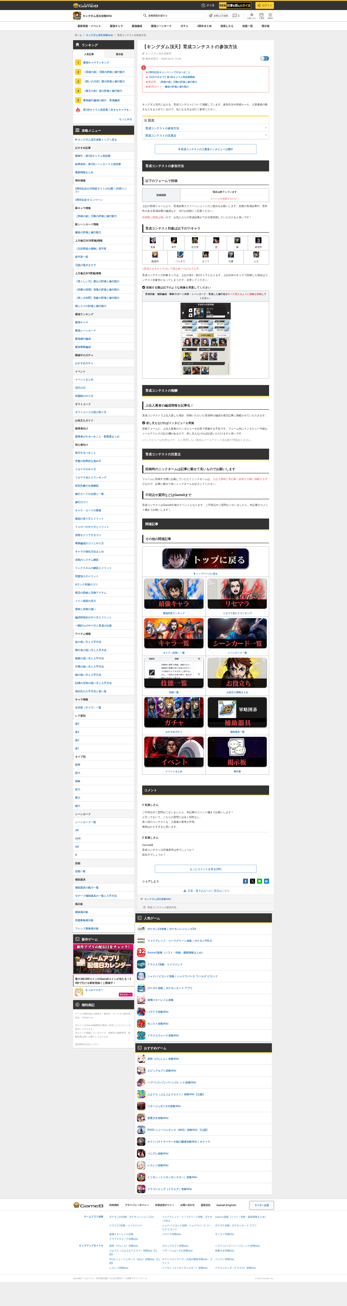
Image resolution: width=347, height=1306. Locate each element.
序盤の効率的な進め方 (88, 461)
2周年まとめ (204, 26)
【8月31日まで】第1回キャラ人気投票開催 (171, 77)
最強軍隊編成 (83, 347)
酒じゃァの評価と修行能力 (90, 306)
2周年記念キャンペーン (89, 200)
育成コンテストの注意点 (160, 135)
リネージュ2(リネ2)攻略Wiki (177, 1250)
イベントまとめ (173, 771)
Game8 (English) (226, 1205)
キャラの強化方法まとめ (89, 551)
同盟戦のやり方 (84, 396)
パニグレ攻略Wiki (224, 1259)
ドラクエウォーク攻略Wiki (123, 1239)
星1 (77, 748)
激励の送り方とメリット (89, 518)
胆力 (77, 773)
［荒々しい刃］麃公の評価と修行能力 (97, 281)
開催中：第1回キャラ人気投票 (92, 156)
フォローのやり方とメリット (92, 527)
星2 (77, 740)
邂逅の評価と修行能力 (177, 86)
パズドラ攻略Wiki (171, 1234)
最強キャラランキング (96, 62)
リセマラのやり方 (85, 469)
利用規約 (114, 1205)
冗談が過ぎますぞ (85, 265)
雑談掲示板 (81, 912)
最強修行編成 (83, 338)
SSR (78, 838)
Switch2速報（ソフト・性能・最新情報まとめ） (241, 1217)
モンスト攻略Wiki (224, 1234)
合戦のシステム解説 (87, 559)
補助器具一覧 (237, 731)
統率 (77, 764)
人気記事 (89, 54)
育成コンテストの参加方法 (162, 128)
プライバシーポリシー (137, 1205)
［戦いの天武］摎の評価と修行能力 (104, 81)
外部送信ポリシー (164, 1205)
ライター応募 (261, 1205)
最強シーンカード (161, 26)
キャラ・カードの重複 (88, 510)
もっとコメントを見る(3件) (205, 869)
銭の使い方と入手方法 (88, 674)
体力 (77, 789)
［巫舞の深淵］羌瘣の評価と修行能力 (97, 289)
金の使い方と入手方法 (88, 642)
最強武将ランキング (174, 613)
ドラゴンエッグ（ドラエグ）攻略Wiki (235, 1268)
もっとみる (125, 119)
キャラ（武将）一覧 (174, 652)
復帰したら (227, 26)
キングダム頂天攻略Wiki (157, 899)
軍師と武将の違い (85, 609)
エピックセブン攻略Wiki (175, 1246)
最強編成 (137, 26)
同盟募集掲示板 (84, 920)
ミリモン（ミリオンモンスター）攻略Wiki (185, 1268)
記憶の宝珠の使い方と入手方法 (93, 683)
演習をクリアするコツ (88, 535)
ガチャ (184, 26)
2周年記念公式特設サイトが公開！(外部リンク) (101, 189)
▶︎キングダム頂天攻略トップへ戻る (96, 139)
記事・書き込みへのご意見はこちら (209, 890)
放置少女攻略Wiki (224, 1250)
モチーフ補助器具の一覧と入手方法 (96, 895)
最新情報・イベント (89, 26)
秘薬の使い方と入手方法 (89, 658)
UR (77, 830)
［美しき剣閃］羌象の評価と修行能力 (97, 298)
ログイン (267, 5)
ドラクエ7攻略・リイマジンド (125, 1225)
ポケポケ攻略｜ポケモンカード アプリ (236, 1225)
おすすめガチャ (173, 731)
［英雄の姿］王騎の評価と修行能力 (178, 82)
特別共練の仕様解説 (87, 485)
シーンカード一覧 (237, 652)
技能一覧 (247, 26)
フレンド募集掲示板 (87, 928)
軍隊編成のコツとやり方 (89, 543)
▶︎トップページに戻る (206, 573)
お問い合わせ (187, 1205)
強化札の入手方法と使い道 (90, 691)
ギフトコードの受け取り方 (90, 412)
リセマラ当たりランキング (237, 613)
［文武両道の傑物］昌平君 (90, 248)
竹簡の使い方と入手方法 (89, 666)
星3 (77, 732)
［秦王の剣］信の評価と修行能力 (102, 91)
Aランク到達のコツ (86, 584)
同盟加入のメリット (87, 576)
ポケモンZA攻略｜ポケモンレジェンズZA (131, 1217)
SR (77, 847)
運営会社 (205, 1205)
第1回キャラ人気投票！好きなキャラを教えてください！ (108, 109)
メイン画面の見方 (85, 601)
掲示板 (265, 26)
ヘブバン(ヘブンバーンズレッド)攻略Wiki (237, 1246)
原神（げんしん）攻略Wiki (123, 1246)
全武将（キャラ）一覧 (88, 707)
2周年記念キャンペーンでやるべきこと (169, 72)
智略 (77, 781)
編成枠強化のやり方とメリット (93, 617)
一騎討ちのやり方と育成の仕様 (93, 625)
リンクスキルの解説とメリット (93, 568)
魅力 (77, 806)
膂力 (77, 797)
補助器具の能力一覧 (87, 887)
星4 (77, 723)
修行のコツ (81, 502)
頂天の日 (80, 387)
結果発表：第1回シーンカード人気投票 (98, 164)
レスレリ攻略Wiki (118, 1268)
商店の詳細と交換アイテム (90, 592)
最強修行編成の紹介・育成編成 (101, 100)
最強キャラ (116, 26)
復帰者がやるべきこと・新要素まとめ (97, 436)
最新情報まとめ (84, 172)
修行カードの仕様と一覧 (89, 494)
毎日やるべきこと (85, 452)
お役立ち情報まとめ (237, 692)
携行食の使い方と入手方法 (90, 650)
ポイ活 (210, 5)
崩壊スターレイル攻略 (121, 1234)
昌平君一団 (81, 257)
